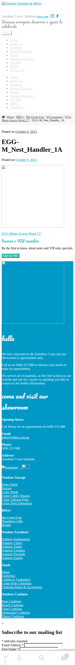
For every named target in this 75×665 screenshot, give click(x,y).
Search (42, 658)
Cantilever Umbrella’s (16, 579)
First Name (10, 649)
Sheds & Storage (21, 51)
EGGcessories (54, 117)
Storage (7, 488)
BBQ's (20, 117)
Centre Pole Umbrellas (16, 583)
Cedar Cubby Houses (16, 496)
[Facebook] (57, 16)
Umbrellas (8, 576)
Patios (6, 572)
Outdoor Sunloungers (16, 539)
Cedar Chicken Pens (15, 499)
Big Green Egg (35, 117)
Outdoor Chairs (12, 543)
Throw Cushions (13, 616)
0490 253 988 (42, 17)
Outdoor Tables (12, 546)
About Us (16, 44)
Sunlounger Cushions (16, 612)
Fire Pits (15, 62)
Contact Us (17, 70)
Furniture (16, 47)
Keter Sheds (10, 484)
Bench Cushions (12, 605)
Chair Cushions (12, 609)
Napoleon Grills (12, 521)
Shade (14, 55)
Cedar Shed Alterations (17, 503)
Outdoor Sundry (12, 558)
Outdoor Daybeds (13, 554)
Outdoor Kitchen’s (22, 59)
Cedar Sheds (10, 492)
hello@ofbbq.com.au (15, 437)
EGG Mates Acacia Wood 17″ (22, 233)
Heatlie (6, 525)
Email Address (12, 645)
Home (14, 40)
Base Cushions (11, 601)
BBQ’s (14, 66)
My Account (19, 658)
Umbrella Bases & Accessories (22, 587)
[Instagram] (52, 16)
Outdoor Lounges (13, 550)
